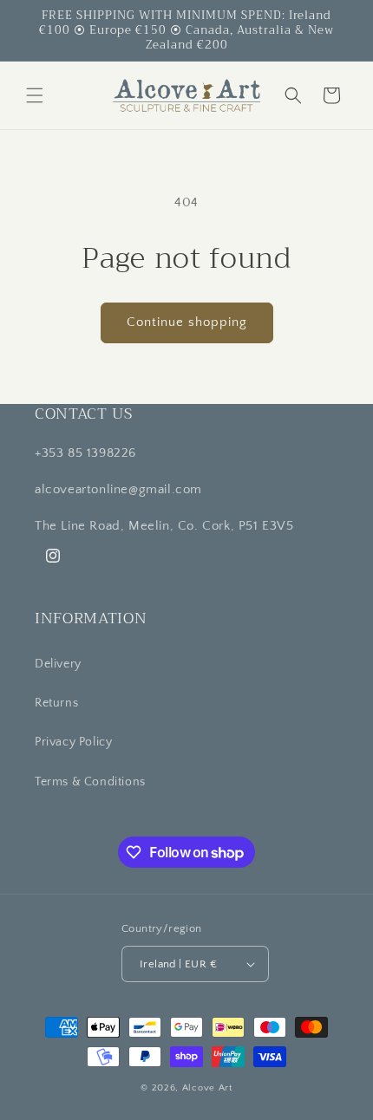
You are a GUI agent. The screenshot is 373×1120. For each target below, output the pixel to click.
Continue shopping (187, 322)
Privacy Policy (73, 742)
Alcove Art (207, 1088)
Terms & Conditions (90, 782)
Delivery (58, 664)
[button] (35, 95)
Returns (56, 703)
